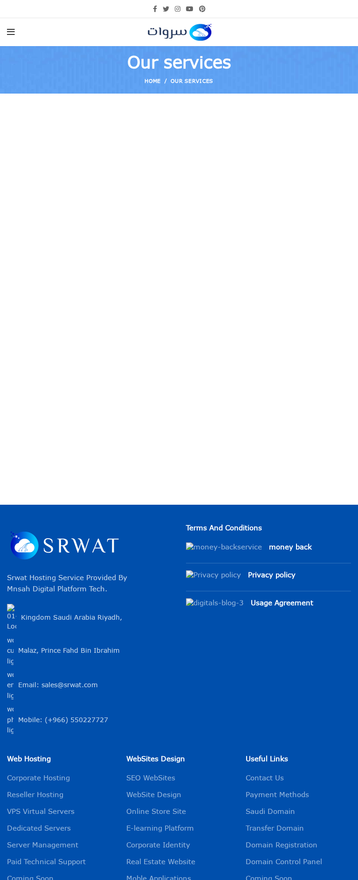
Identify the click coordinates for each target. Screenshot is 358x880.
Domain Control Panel (284, 862)
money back (290, 547)
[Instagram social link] (177, 9)
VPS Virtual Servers (41, 812)
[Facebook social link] (155, 9)
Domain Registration (281, 845)
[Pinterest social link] (202, 9)
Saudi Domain (270, 812)
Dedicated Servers (39, 828)
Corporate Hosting (38, 778)
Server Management (42, 845)
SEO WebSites (150, 778)
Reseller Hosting (35, 795)
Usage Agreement (282, 602)
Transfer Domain (275, 828)
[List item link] (89, 685)
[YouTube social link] (189, 9)
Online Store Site (156, 812)
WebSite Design (153, 795)
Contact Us (265, 778)
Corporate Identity (158, 845)
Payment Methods (277, 795)
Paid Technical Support (46, 862)
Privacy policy (272, 575)
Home (152, 81)
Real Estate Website (160, 862)
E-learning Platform (160, 828)
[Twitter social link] (166, 9)
